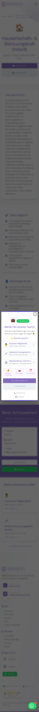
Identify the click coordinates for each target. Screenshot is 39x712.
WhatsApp (19, 396)
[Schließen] (35, 314)
